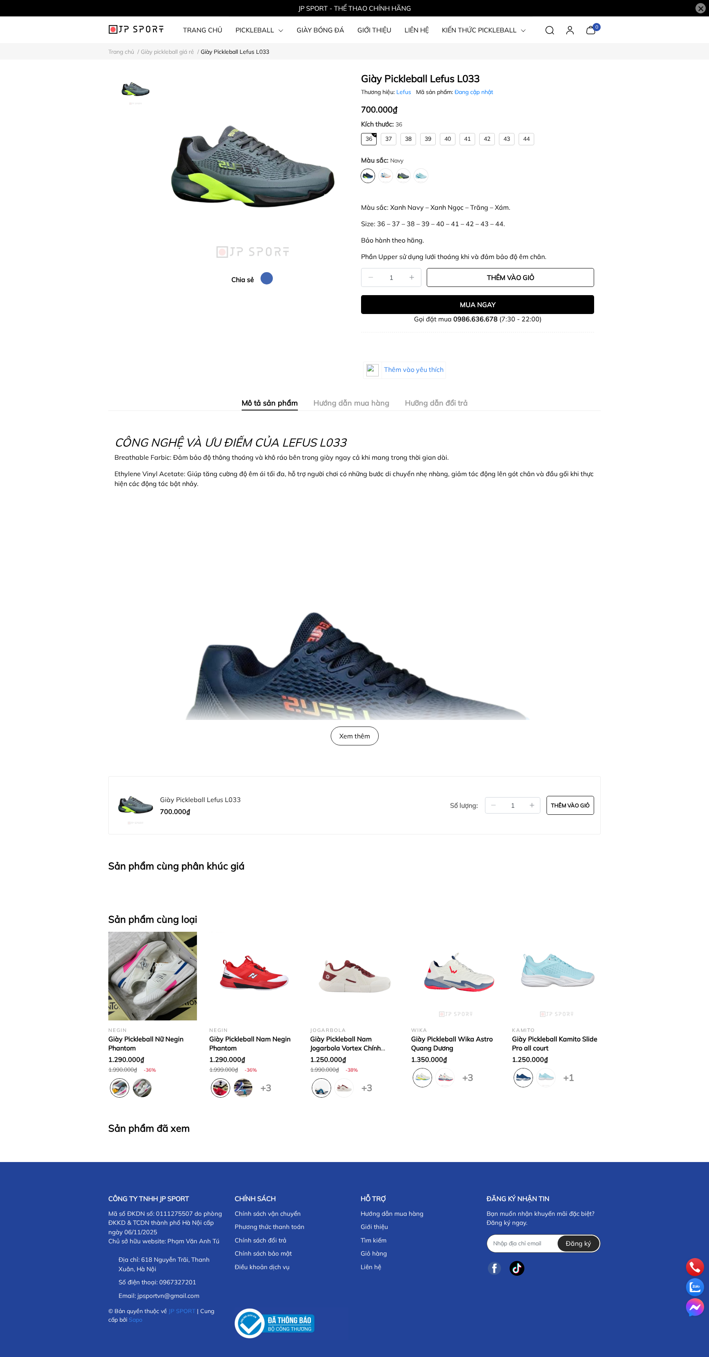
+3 (265, 1086)
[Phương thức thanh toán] (417, 1317)
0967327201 (177, 1282)
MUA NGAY (478, 304)
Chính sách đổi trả (260, 1240)
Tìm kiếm (374, 1240)
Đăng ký (578, 1243)
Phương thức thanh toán (269, 1227)
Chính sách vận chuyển (268, 1213)
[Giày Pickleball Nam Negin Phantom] (253, 976)
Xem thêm (354, 736)
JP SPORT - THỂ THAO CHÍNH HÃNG (354, 8)
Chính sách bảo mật (263, 1253)
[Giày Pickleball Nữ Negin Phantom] (152, 976)
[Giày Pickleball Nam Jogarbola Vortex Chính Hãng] (354, 976)
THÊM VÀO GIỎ (510, 277)
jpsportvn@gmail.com (168, 1296)
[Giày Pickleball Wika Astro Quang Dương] (455, 976)
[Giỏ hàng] (590, 29)
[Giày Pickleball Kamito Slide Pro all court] (556, 976)
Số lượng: (464, 805)
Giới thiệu (374, 1227)
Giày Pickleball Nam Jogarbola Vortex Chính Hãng (345, 1048)
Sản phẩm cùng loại (152, 919)
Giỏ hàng (374, 1253)
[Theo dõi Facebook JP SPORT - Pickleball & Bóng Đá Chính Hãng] (494, 1268)
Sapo (135, 1319)
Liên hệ (371, 1267)
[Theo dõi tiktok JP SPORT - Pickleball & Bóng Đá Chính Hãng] (517, 1268)
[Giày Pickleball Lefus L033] (252, 169)
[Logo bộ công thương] (291, 1323)
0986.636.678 (475, 319)
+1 (568, 1075)
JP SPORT (182, 1311)
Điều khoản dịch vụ (262, 1267)
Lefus (404, 92)
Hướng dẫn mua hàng (392, 1213)
